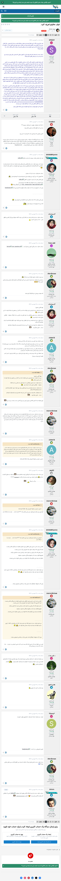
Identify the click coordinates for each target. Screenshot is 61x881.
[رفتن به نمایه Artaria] (58, 30)
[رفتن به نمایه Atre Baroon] (51, 283)
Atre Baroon (52, 274)
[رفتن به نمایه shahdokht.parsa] (51, 167)
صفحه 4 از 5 (31, 35)
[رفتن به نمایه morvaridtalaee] (51, 421)
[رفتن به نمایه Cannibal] (51, 132)
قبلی (56, 35)
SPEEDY (52, 40)
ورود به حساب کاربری (16, 842)
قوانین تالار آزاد (30, 16)
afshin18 (52, 338)
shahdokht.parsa (52, 155)
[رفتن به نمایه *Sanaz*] (51, 723)
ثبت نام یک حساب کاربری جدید (44, 842)
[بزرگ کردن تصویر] (20, 158)
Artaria (50, 29)
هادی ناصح (52, 685)
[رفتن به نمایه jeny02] (51, 480)
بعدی (40, 35)
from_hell (51, 243)
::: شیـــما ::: (51, 656)
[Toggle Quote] (40, 372)
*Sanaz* (52, 714)
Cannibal (52, 122)
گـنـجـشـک (51, 214)
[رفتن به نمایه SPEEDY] (51, 50)
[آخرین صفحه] (37, 35)
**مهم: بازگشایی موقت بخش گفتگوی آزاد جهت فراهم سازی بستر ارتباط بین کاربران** (32, 2)
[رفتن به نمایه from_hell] (51, 253)
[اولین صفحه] (59, 35)
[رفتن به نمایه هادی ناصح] (51, 694)
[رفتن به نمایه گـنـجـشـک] (51, 224)
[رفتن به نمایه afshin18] (51, 348)
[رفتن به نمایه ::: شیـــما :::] (51, 665)
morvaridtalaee (52, 411)
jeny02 (52, 470)
